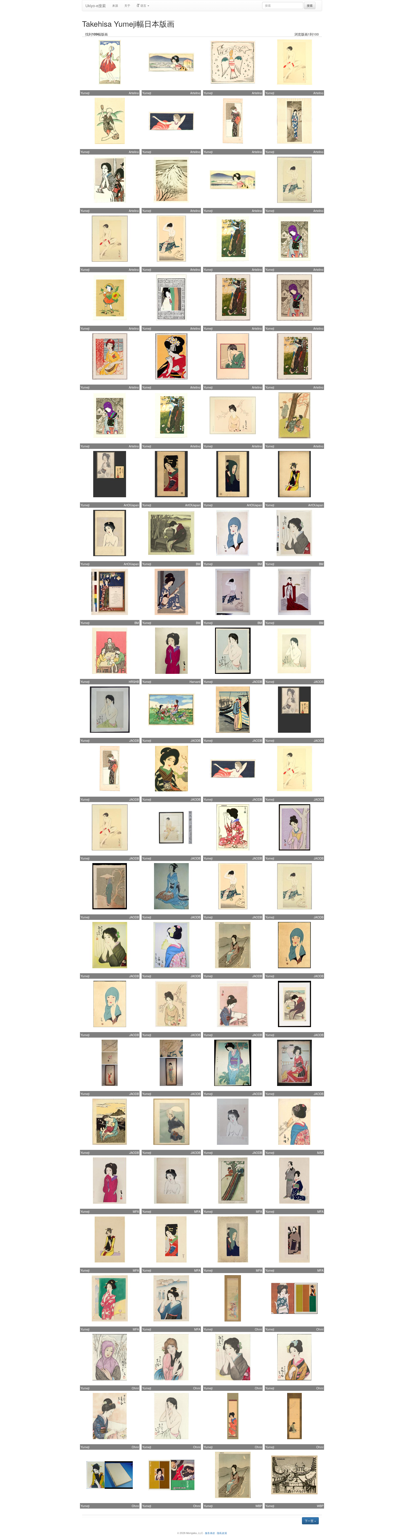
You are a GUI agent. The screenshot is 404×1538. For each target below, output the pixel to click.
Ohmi (258, 1329)
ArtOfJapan (131, 505)
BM (198, 564)
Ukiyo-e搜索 (95, 5)
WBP (258, 1506)
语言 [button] (143, 5)
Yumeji (85, 93)
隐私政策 (222, 1533)
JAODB (257, 682)
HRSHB (134, 682)
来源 (115, 5)
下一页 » (310, 1521)
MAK (320, 1153)
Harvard (195, 682)
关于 (127, 5)
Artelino (134, 93)
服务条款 (210, 1533)
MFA (136, 1211)
